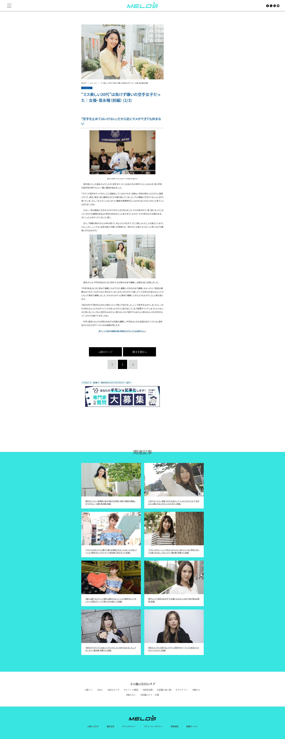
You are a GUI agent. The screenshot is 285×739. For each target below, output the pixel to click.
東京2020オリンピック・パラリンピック (112, 382)
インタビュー (86, 382)
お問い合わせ (93, 726)
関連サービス (192, 726)
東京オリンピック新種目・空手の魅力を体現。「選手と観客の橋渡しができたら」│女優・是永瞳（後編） (110, 502)
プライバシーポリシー (153, 726)
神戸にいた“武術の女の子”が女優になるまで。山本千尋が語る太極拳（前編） (173, 600)
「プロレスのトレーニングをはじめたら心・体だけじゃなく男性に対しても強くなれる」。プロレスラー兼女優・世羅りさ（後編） (173, 551)
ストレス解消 (131, 689)
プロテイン (182, 689)
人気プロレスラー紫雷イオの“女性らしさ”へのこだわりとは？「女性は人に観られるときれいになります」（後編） (173, 502)
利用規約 (174, 726)
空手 (127, 382)
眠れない (131, 694)
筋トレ (89, 689)
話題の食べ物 (165, 689)
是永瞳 (95, 382)
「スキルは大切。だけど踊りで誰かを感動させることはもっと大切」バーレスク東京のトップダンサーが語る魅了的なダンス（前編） (111, 551)
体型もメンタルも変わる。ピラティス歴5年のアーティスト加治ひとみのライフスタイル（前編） (173, 649)
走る (101, 689)
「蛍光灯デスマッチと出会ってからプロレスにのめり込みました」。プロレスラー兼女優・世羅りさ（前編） (110, 649)
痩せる (197, 689)
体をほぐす (114, 689)
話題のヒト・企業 (150, 694)
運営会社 (110, 726)
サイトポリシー (129, 726)
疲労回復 (148, 689)
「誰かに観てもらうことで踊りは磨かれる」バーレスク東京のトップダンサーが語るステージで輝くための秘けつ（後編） (110, 600)
